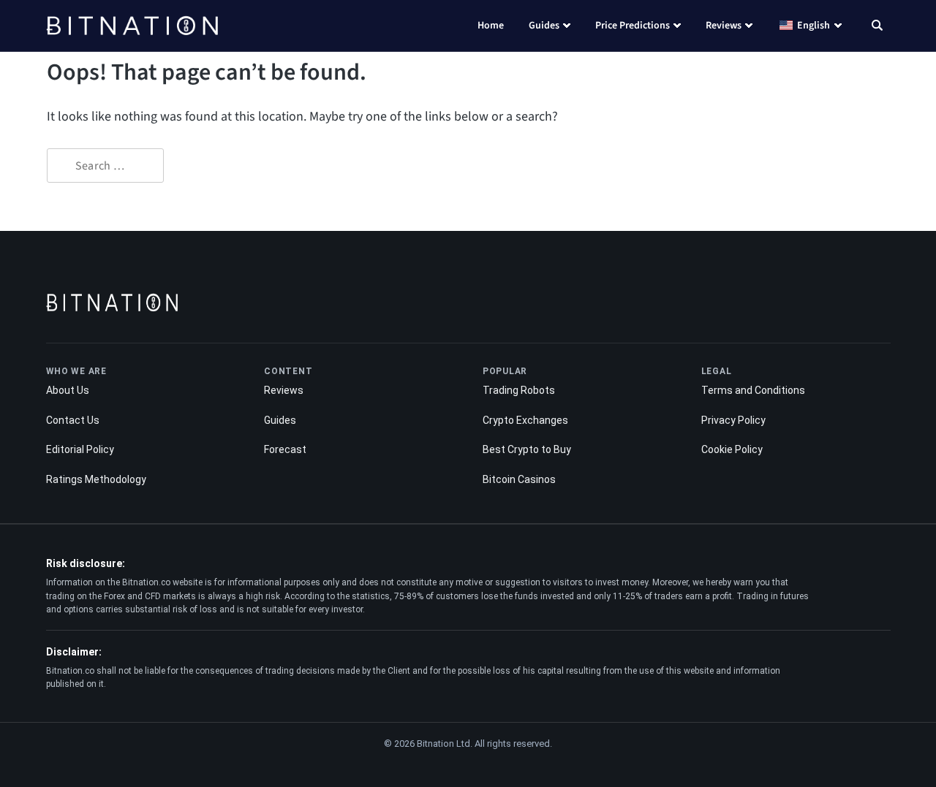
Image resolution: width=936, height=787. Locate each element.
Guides (544, 25)
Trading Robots (519, 390)
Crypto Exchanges (525, 420)
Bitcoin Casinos (519, 479)
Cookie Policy (732, 449)
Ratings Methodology (96, 479)
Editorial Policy (80, 449)
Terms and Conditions (753, 390)
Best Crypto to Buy (527, 449)
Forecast (285, 449)
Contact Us (72, 420)
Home (491, 25)
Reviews (723, 25)
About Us (67, 390)
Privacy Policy (733, 420)
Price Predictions (632, 25)
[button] (877, 27)
